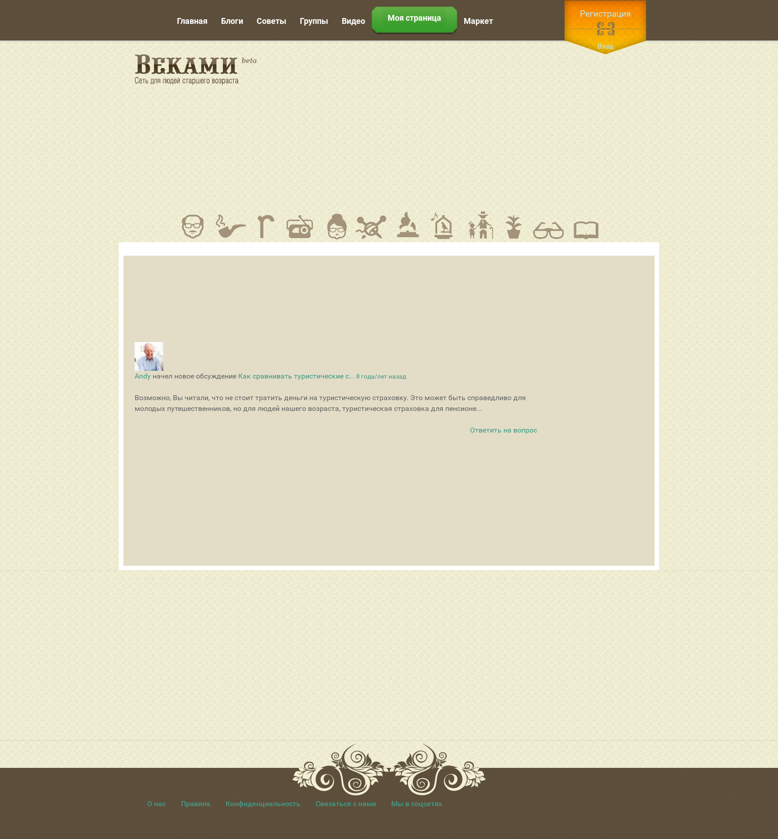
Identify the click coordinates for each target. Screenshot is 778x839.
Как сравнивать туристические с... (296, 376)
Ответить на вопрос (503, 430)
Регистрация (605, 14)
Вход (605, 46)
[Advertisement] (470, 126)
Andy (143, 376)
